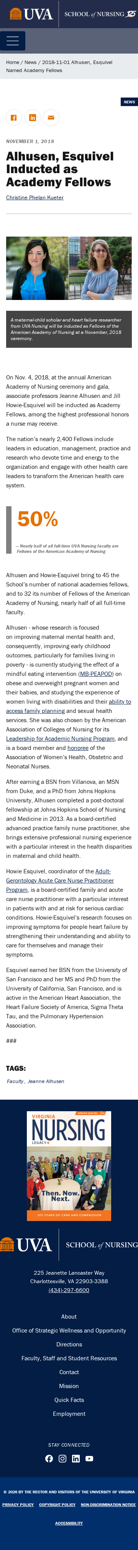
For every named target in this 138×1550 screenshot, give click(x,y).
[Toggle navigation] (12, 41)
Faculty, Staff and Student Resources (69, 1358)
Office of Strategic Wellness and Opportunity (69, 1330)
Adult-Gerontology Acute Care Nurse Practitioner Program (60, 880)
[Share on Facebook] (13, 117)
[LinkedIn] (76, 1458)
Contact (69, 1372)
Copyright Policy (57, 1504)
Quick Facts (69, 1399)
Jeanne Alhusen (46, 1081)
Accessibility (69, 1523)
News (31, 62)
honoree (78, 747)
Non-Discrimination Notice (108, 1504)
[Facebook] (49, 1458)
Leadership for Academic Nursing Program (60, 738)
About (69, 1316)
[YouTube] (89, 1458)
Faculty (15, 1081)
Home (12, 62)
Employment (69, 1413)
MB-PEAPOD (96, 673)
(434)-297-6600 (69, 1290)
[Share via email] (51, 117)
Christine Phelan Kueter (35, 197)
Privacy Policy (18, 1504)
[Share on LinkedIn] (32, 117)
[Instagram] (62, 1458)
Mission (69, 1386)
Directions (69, 1344)
